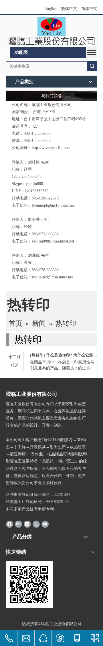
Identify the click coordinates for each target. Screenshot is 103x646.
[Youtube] (45, 524)
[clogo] (51, 30)
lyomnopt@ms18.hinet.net (53, 205)
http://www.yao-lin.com (51, 148)
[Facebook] (9, 524)
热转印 (37, 355)
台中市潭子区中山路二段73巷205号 (55, 119)
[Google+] (18, 524)
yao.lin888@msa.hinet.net (53, 241)
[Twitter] (36, 524)
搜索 (92, 66)
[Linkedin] (27, 524)
